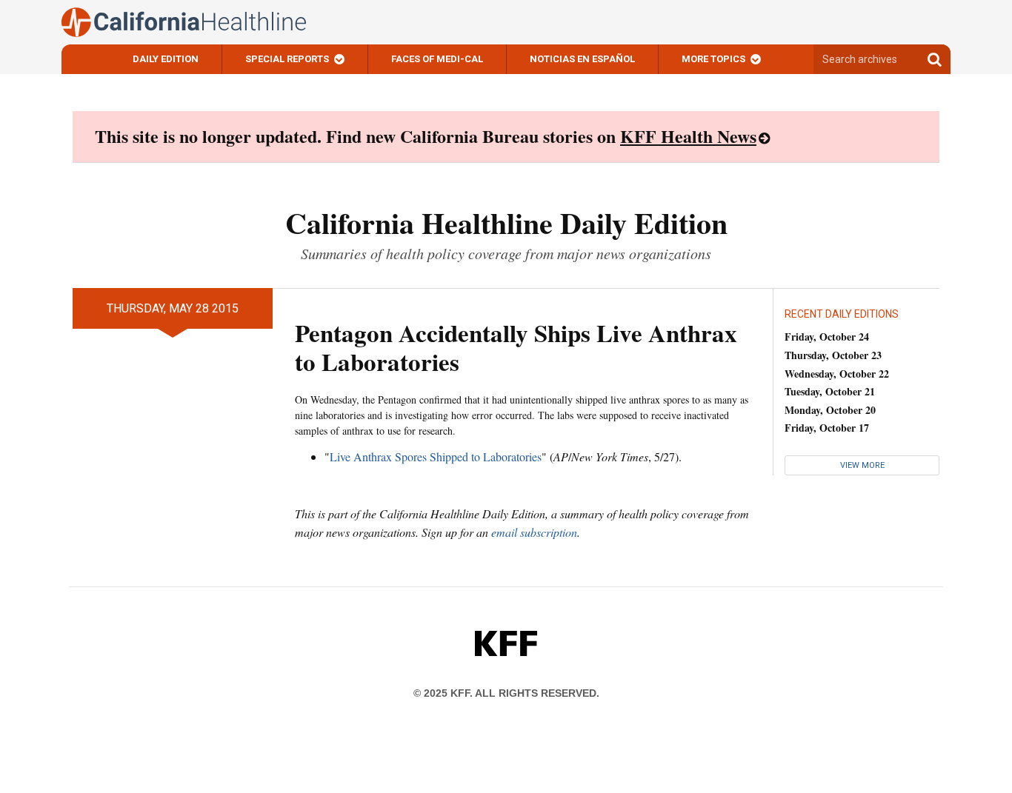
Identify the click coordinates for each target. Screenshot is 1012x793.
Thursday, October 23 (833, 355)
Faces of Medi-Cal (437, 58)
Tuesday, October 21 (830, 391)
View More (862, 465)
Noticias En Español (582, 58)
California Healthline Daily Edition (506, 222)
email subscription (534, 532)
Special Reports (287, 58)
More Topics (713, 58)
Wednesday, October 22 (837, 373)
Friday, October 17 (827, 427)
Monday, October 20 (830, 410)
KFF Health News (688, 136)
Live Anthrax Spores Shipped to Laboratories (436, 456)
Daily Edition (166, 58)
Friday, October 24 (827, 336)
